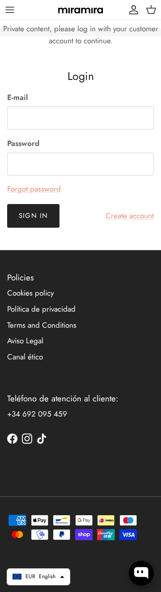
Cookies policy (30, 293)
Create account (130, 215)
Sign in (33, 216)
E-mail (17, 97)
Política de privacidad (41, 309)
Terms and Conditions (41, 325)
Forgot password (34, 188)
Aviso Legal (25, 340)
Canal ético (25, 356)
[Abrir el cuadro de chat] (141, 573)
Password (23, 143)
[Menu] (10, 10)
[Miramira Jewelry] (80, 10)
